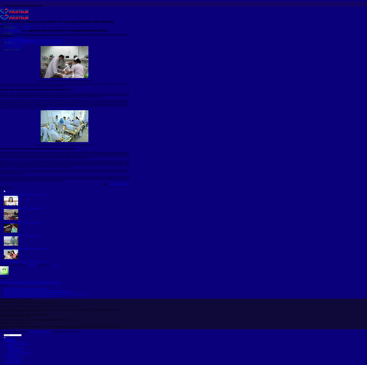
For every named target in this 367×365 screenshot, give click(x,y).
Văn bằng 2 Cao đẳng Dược (18, 31)
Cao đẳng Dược (10, 28)
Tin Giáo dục (3, 17)
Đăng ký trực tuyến (12, 50)
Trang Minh (26, 26)
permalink (54, 265)
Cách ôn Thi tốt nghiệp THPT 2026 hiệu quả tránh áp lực (25, 289)
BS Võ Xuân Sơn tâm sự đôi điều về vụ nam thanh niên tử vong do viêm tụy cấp (34, 42)
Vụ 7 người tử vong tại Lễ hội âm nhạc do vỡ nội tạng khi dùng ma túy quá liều (30, 284)
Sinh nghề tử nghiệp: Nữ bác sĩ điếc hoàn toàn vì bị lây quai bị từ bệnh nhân (33, 40)
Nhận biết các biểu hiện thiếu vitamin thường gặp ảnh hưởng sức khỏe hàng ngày (35, 291)
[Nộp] (4, 337)
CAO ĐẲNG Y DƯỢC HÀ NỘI (39, 332)
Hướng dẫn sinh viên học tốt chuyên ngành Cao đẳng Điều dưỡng (29, 296)
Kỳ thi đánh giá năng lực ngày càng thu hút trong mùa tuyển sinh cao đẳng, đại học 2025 (38, 292)
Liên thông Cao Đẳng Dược (18, 30)
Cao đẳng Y (8, 33)
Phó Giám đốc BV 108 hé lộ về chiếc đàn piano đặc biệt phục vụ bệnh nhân (32, 44)
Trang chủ (8, 339)
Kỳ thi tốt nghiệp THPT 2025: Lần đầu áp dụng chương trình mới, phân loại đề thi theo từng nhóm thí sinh (45, 294)
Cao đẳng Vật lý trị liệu (16, 39)
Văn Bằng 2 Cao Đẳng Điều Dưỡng (21, 353)
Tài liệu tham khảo (15, 48)
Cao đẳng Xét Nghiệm (16, 348)
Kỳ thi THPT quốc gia (16, 357)
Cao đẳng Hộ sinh (14, 350)
